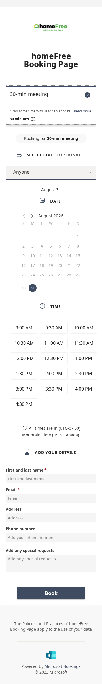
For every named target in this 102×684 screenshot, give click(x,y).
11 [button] (41, 255)
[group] (52, 367)
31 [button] (32, 288)
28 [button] (69, 275)
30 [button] (23, 288)
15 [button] (78, 255)
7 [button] (69, 246)
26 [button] (50, 275)
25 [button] (41, 275)
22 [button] (78, 265)
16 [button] (23, 265)
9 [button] (23, 255)
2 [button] (23, 246)
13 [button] (60, 255)
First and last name (24, 470)
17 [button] (32, 265)
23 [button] (23, 275)
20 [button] (60, 265)
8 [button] (78, 246)
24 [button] (32, 275)
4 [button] (42, 246)
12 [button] (50, 255)
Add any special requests (30, 550)
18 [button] (41, 265)
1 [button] (78, 236)
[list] (51, 106)
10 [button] (32, 255)
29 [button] (78, 275)
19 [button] (50, 265)
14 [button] (69, 255)
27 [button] (60, 275)
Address (14, 509)
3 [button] (32, 246)
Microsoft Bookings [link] (62, 666)
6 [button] (60, 246)
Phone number (20, 528)
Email (11, 489)
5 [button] (51, 246)
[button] (24, 215)
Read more (82, 111)
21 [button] (69, 265)
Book (51, 593)
